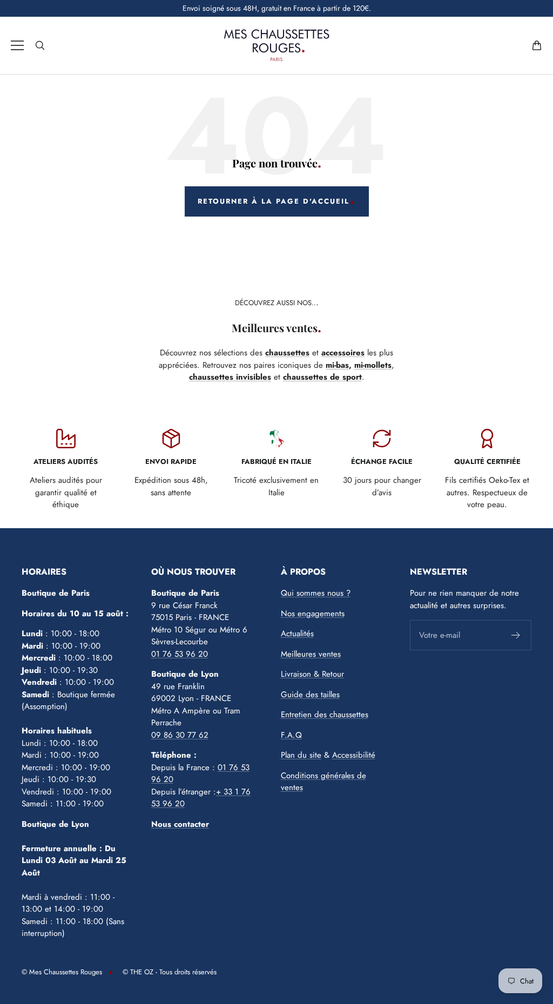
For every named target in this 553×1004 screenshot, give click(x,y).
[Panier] (536, 45)
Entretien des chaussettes (324, 714)
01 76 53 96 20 (179, 654)
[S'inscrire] (516, 635)
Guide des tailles (310, 694)
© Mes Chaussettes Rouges (62, 972)
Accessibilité (353, 755)
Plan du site (301, 755)
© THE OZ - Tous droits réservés (170, 972)
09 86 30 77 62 (179, 735)
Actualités (297, 633)
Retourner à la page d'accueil (273, 201)
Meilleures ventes (311, 654)
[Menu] (17, 45)
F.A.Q (291, 735)
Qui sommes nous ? (315, 593)
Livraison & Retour (312, 674)
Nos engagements (313, 613)
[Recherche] (40, 45)
